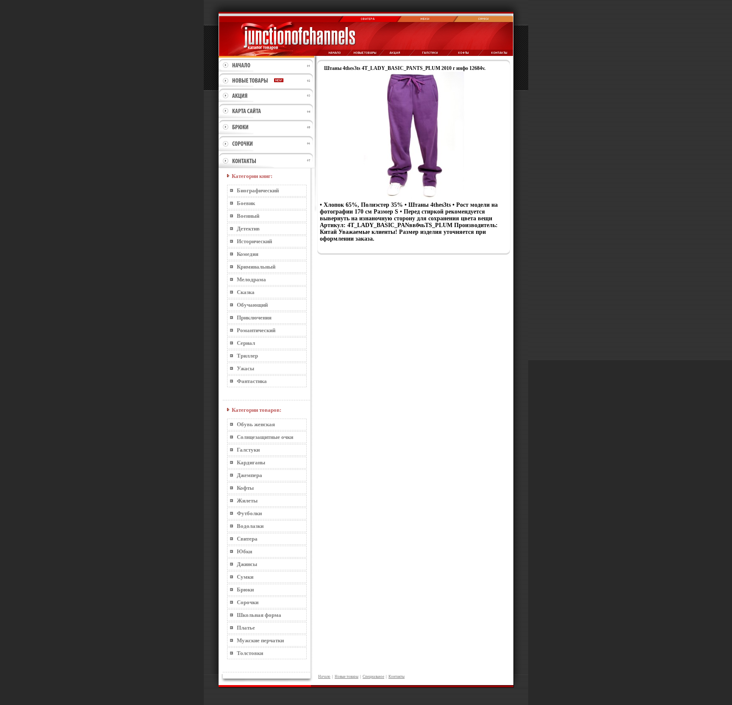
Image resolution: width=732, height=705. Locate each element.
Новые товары (346, 676)
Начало (324, 676)
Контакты (396, 676)
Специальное (373, 676)
